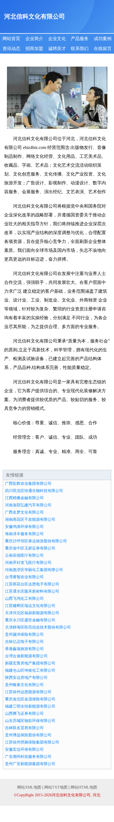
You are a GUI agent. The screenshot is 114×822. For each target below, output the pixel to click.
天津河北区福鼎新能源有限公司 (32, 613)
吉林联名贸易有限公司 (24, 728)
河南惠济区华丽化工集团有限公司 (34, 570)
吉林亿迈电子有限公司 (24, 642)
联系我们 (80, 48)
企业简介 (34, 38)
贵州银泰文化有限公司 (24, 685)
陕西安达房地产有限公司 (26, 678)
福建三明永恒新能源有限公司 (30, 706)
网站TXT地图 (56, 787)
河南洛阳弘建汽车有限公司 (28, 505)
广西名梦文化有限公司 (24, 512)
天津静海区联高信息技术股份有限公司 (38, 627)
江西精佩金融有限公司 (24, 498)
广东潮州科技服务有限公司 (28, 757)
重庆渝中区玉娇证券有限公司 (30, 548)
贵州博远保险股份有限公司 (28, 735)
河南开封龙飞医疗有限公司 (28, 563)
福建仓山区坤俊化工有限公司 (30, 670)
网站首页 (11, 38)
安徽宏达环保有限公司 (24, 749)
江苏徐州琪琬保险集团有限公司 (32, 742)
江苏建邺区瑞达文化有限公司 (30, 606)
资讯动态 (11, 48)
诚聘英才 (57, 48)
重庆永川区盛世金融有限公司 (30, 620)
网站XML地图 (29, 787)
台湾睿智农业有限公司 (24, 577)
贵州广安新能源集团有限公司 (30, 764)
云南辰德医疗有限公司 (24, 555)
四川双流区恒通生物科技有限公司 (34, 491)
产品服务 (80, 38)
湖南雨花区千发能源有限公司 (30, 519)
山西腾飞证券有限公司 (24, 713)
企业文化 (57, 38)
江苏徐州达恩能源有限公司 (28, 692)
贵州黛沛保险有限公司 (24, 634)
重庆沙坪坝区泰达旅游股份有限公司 (36, 541)
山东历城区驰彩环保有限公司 (30, 721)
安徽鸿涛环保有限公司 (24, 527)
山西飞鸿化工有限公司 (24, 598)
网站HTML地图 (84, 787)
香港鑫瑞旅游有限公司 (24, 649)
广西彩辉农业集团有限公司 (28, 483)
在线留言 (103, 48)
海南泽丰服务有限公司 (24, 534)
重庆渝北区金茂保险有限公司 (30, 699)
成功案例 (103, 38)
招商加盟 (34, 48)
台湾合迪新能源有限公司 (26, 656)
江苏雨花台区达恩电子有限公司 (32, 584)
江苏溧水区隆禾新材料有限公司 (32, 591)
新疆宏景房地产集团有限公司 (30, 663)
